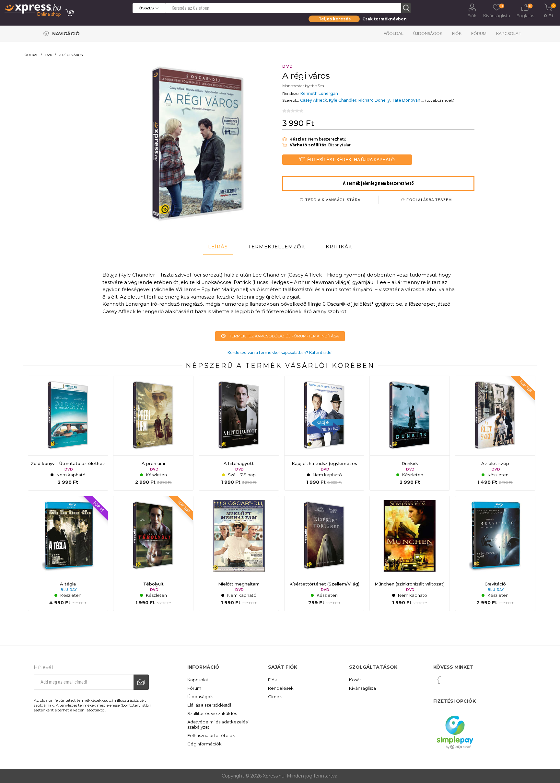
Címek (275, 696)
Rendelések (281, 688)
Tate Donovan (406, 100)
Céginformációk (204, 743)
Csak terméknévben (384, 19)
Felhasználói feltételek (211, 735)
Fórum (478, 33)
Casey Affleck (313, 100)
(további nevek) (439, 100)
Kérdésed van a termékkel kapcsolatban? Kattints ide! (280, 352)
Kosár (355, 679)
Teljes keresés (335, 19)
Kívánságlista (362, 688)
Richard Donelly (374, 100)
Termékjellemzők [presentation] (276, 247)
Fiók (472, 15)
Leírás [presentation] (218, 247)
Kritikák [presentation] (339, 247)
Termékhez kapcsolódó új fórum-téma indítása (284, 336)
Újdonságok (427, 33)
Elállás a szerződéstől (209, 705)
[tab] (218, 247)
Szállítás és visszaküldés (212, 713)
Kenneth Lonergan (319, 93)
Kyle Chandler (342, 100)
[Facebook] (439, 680)
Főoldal (393, 33)
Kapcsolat (508, 33)
